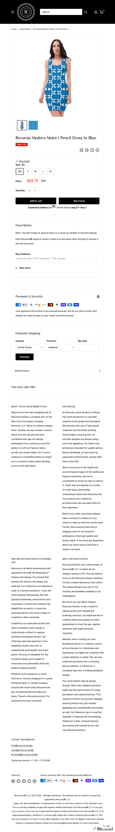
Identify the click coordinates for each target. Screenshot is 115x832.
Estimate (24, 356)
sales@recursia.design (22, 750)
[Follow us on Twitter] (18, 781)
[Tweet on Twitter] (92, 150)
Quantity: (20, 190)
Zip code (82, 340)
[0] (101, 12)
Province (51, 340)
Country (20, 340)
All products (24, 29)
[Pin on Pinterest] (87, 150)
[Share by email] (97, 150)
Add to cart (36, 201)
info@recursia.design (22, 745)
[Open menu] (12, 12)
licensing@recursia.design (24, 754)
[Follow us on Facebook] (13, 781)
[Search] (85, 12)
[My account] (95, 11)
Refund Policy (22, 370)
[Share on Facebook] (81, 150)
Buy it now (79, 201)
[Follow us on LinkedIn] (34, 781)
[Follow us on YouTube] (29, 781)
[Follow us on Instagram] (24, 781)
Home (14, 29)
